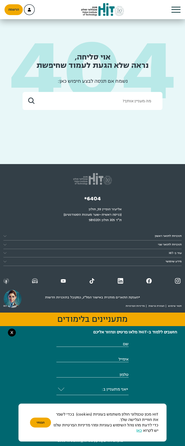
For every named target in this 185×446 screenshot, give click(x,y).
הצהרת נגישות (156, 306)
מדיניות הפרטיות (135, 306)
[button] (175, 10)
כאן (139, 430)
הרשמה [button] (13, 9)
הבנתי (40, 423)
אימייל (123, 359)
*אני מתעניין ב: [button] (115, 389)
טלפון (124, 374)
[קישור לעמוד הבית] (102, 9)
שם (126, 344)
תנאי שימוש (175, 306)
